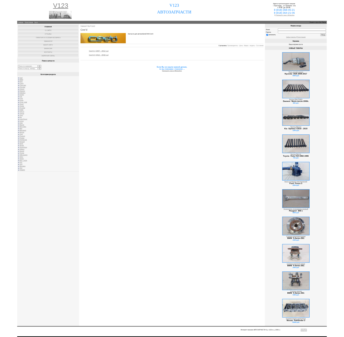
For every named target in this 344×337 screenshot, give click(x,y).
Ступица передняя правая (295, 236)
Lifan (21, 123)
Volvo (21, 157)
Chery (22, 83)
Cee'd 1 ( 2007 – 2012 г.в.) (99, 51)
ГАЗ (21, 162)
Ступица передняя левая (296, 264)
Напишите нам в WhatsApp (285, 15)
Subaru (22, 149)
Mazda (22, 125)
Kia (21, 117)
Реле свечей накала (296, 72)
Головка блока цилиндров (296, 318)
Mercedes (23, 126)
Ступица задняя (296, 291)
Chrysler (22, 87)
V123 (60, 5)
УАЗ (21, 168)
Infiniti (21, 110)
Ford (21, 98)
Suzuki (22, 151)
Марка (246, 45)
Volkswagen (23, 155)
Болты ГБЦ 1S (296, 154)
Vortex (22, 158)
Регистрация (29, 22)
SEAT (21, 143)
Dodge (22, 94)
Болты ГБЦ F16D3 (295, 99)
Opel (21, 134)
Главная (20, 22)
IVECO (22, 111)
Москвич (23, 166)
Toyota (22, 153)
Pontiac (22, 138)
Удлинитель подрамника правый (296, 209)
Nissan (22, 132)
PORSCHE (23, 140)
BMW (21, 79)
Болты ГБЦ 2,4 (296, 127)
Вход (36, 22)
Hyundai (22, 108)
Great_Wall (23, 102)
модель (252, 45)
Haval (21, 104)
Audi (21, 78)
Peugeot (22, 136)
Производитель (232, 45)
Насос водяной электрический (295, 181)
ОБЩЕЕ (22, 170)
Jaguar (22, 113)
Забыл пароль (291, 37)
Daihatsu (22, 93)
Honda (22, 106)
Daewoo (22, 91)
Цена (241, 45)
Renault (22, 142)
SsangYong (23, 147)
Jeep (21, 115)
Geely (22, 100)
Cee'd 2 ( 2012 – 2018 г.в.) (99, 55)
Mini (21, 128)
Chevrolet (23, 85)
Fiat (21, 96)
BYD (21, 81)
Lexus (22, 121)
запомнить (272, 34)
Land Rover (23, 119)
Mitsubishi (23, 130)
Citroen (22, 89)
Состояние (260, 45)
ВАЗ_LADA (23, 160)
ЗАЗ (21, 164)
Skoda (22, 145)
